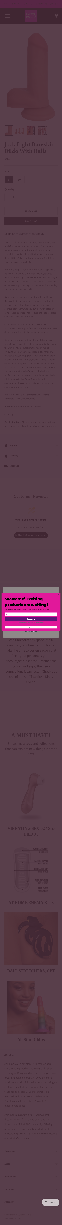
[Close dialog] (58, 594)
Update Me (31, 619)
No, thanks (31, 627)
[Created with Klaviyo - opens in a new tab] (31, 631)
